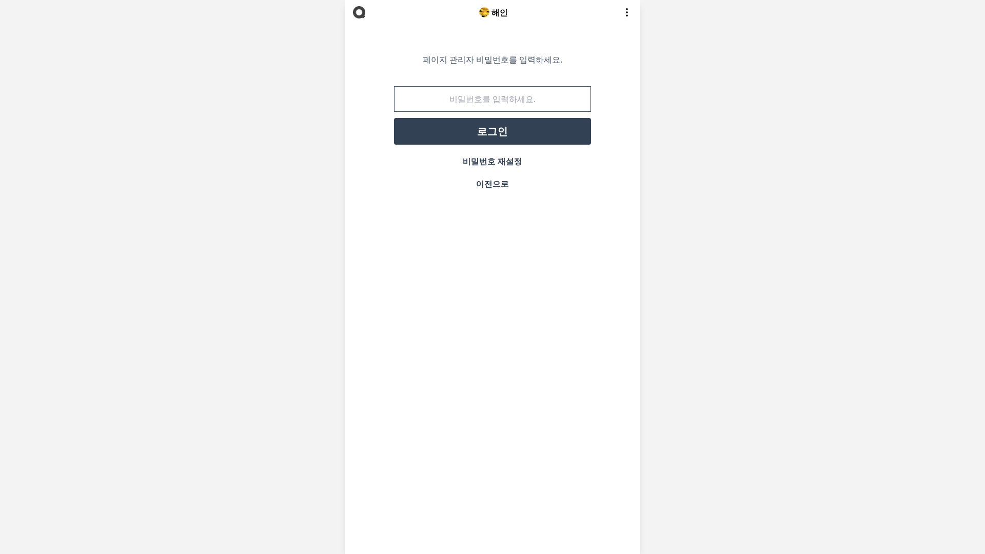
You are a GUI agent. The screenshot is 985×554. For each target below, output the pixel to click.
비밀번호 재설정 (492, 161)
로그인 (492, 131)
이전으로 (492, 183)
